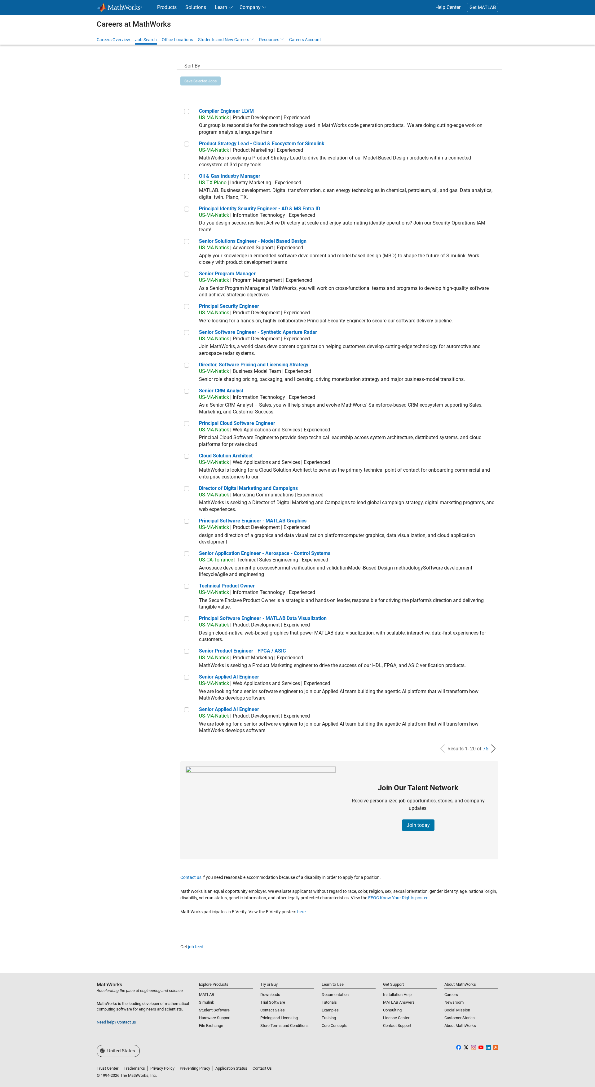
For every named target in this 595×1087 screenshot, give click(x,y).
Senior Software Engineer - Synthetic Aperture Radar (258, 332)
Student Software (214, 1010)
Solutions (195, 7)
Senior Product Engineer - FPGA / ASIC (242, 651)
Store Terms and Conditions (284, 1025)
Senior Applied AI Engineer (229, 677)
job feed (195, 946)
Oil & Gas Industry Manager (229, 176)
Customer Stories (459, 1017)
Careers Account (305, 39)
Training (329, 1017)
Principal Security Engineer (229, 306)
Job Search (146, 39)
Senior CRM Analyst (221, 391)
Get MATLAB (482, 7)
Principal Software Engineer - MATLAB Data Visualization (263, 618)
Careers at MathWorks (134, 24)
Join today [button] (418, 825)
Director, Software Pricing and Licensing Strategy (253, 365)
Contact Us (262, 1068)
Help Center (448, 7)
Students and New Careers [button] (223, 39)
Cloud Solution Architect (226, 456)
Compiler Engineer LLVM (226, 111)
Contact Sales (272, 1010)
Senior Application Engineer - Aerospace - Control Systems (264, 553)
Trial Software (272, 1002)
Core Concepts (334, 1025)
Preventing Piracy (195, 1068)
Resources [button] (269, 39)
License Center (396, 1017)
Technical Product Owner (227, 586)
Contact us (190, 877)
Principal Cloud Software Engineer (237, 423)
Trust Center (107, 1068)
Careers (451, 994)
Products (167, 7)
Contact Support (397, 1025)
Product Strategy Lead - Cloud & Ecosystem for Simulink (261, 143)
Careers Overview (113, 39)
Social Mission (457, 1010)
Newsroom (454, 1002)
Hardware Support (215, 1017)
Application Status (231, 1068)
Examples (330, 1010)
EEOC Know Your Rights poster (397, 897)
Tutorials (329, 1002)
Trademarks (134, 1068)
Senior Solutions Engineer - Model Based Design (252, 241)
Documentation (335, 994)
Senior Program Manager (227, 274)
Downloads (270, 994)
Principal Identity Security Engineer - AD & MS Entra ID (259, 209)
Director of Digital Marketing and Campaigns (248, 488)
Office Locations (177, 39)
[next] (493, 749)
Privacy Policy (162, 1068)
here (301, 911)
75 (485, 749)
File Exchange (211, 1025)
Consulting (392, 1010)
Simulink (206, 1002)
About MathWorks (460, 1025)
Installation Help (397, 994)
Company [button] (250, 7)
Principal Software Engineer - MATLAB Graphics (252, 521)
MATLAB (206, 994)
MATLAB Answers (399, 1002)
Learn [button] (221, 7)
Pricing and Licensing (279, 1017)
